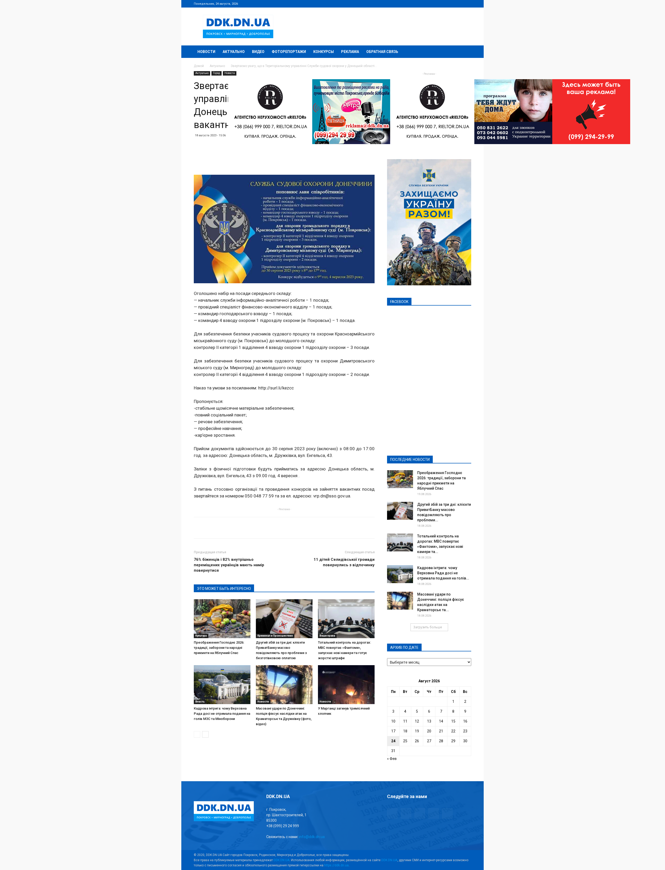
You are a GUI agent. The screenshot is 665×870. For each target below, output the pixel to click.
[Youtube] (467, 3)
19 (417, 731)
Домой (199, 66)
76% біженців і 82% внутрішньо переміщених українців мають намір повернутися (229, 565)
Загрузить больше (427, 627)
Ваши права (327, 635)
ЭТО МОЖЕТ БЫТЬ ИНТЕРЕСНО (224, 588)
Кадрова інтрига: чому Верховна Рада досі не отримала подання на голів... (443, 573)
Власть (200, 701)
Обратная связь (382, 52)
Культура (201, 635)
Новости (206, 52)
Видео (258, 52)
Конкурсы (323, 52)
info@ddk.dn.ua (312, 837)
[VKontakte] (459, 3)
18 (405, 731)
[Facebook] (433, 3)
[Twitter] (450, 3)
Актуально (234, 52)
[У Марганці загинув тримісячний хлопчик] (346, 684)
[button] (465, 52)
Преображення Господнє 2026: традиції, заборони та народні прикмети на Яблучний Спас (219, 647)
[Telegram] (441, 3)
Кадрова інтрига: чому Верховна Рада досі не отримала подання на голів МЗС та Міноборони (222, 713)
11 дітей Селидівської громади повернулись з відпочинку (344, 562)
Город (216, 73)
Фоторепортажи (289, 52)
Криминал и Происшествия (275, 635)
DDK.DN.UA (281, 860)
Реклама (350, 52)
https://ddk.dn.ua (336, 865)
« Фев (392, 759)
